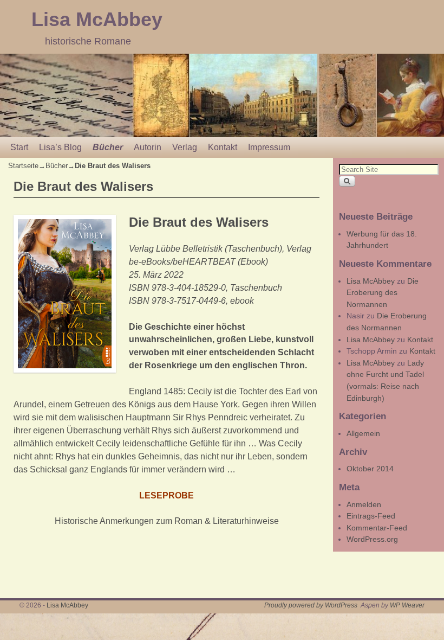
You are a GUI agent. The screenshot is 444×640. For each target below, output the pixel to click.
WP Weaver (407, 605)
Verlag (184, 147)
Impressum (269, 147)
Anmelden (364, 504)
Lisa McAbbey (96, 19)
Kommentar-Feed (377, 527)
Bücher (108, 147)
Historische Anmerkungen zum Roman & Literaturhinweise (167, 521)
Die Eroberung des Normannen (383, 293)
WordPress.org (372, 539)
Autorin (147, 147)
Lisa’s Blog (60, 147)
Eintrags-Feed (371, 515)
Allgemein (363, 433)
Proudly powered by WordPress (310, 605)
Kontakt (222, 147)
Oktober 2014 (370, 468)
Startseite (23, 166)
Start (19, 147)
